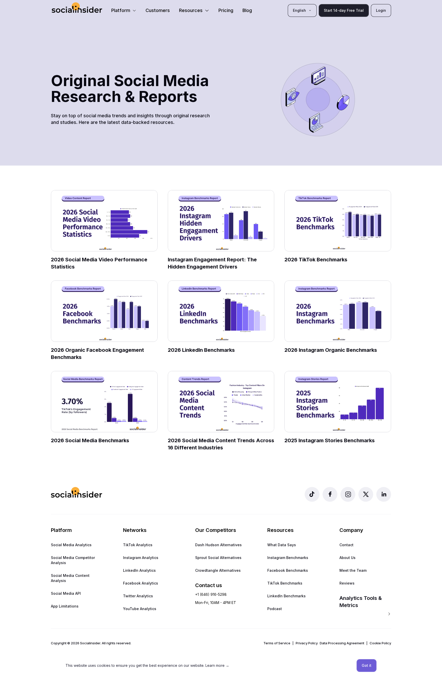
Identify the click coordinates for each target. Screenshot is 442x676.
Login (381, 10)
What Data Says (281, 545)
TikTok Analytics (137, 545)
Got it (366, 665)
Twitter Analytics (138, 596)
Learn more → (217, 665)
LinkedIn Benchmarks (286, 596)
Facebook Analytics (140, 583)
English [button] (299, 10)
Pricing (225, 10)
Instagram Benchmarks (287, 557)
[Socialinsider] (77, 7)
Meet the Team (353, 570)
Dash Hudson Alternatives (218, 545)
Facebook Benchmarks (287, 570)
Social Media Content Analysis (70, 578)
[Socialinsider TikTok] (312, 494)
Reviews (347, 583)
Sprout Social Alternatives (218, 557)
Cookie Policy (380, 643)
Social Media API (66, 593)
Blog (247, 10)
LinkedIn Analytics (139, 570)
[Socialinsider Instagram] (347, 494)
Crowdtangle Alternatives (218, 570)
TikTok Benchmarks (284, 583)
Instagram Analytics (140, 557)
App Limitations (65, 606)
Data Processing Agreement (342, 643)
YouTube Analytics (139, 609)
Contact (346, 545)
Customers (158, 10)
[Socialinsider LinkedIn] (383, 494)
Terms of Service (276, 643)
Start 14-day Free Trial (344, 10)
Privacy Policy (307, 643)
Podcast (274, 609)
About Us (347, 557)
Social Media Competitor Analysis (73, 560)
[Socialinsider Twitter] (365, 494)
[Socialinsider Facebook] (330, 494)
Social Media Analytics (71, 545)
